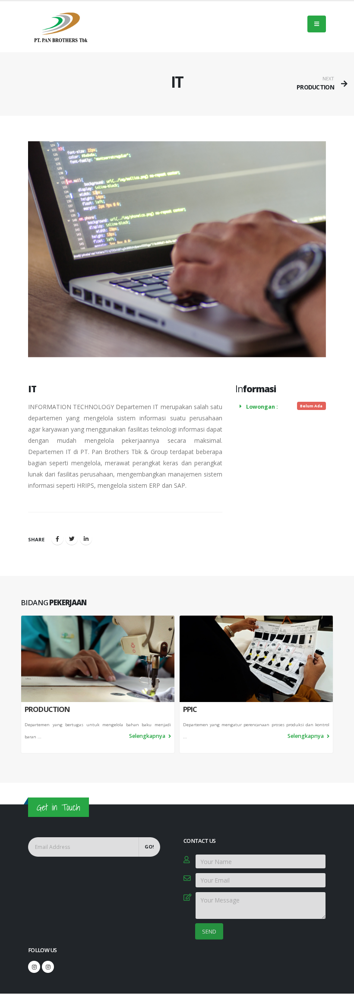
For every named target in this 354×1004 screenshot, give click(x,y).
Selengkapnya (148, 736)
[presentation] (20, 684)
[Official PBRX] (34, 967)
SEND (209, 931)
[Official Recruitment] (48, 967)
